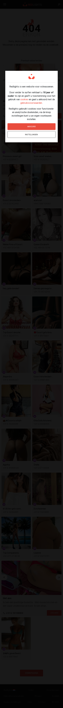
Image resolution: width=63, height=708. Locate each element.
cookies (24, 99)
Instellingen (31, 134)
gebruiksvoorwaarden (31, 102)
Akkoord (31, 126)
